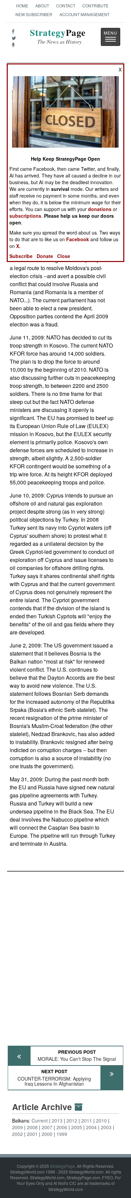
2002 (17, 1134)
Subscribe (21, 256)
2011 (86, 1120)
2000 (47, 1134)
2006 (61, 1127)
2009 (17, 1127)
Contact (65, 5)
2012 (72, 1120)
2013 (57, 1120)
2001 (32, 1134)
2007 (47, 1127)
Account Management (84, 14)
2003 (106, 1127)
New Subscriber (33, 14)
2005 (76, 1127)
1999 (61, 1134)
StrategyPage (62, 1166)
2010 (101, 1120)
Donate (45, 256)
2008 (32, 1127)
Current (40, 1120)
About (42, 5)
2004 (91, 1127)
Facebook (77, 239)
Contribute (95, 5)
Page (58, 36)
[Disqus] (65, 955)
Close (63, 256)
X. (18, 246)
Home (22, 5)
